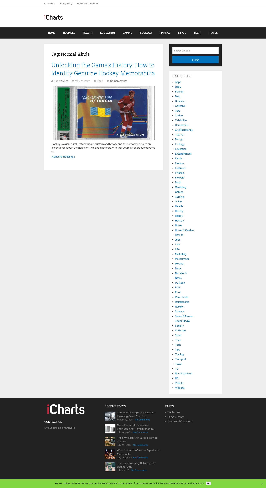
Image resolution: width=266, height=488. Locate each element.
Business (69, 32)
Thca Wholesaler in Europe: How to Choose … (137, 439)
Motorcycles (182, 258)
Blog (177, 96)
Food (178, 182)
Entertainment (183, 153)
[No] (262, 483)
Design (179, 139)
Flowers (179, 177)
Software (180, 330)
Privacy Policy (65, 3)
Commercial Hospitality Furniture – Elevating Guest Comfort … (137, 414)
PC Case (180, 282)
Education (107, 32)
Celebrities (181, 120)
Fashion (179, 163)
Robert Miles (61, 81)
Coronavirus (182, 125)
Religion (179, 306)
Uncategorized (183, 373)
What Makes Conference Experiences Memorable (139, 452)
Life (177, 249)
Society (179, 325)
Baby (178, 86)
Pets (177, 287)
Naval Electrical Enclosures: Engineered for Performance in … (135, 427)
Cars (177, 110)
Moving (179, 263)
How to (179, 235)
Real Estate (181, 297)
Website (180, 387)
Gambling (180, 187)
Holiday (179, 220)
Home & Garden (184, 230)
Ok (208, 483)
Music (178, 268)
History (179, 211)
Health (88, 32)
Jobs (177, 239)
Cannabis (180, 106)
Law (177, 244)
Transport (180, 359)
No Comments (118, 81)
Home (51, 32)
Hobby (179, 215)
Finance (165, 32)
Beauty (179, 91)
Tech (197, 32)
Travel (213, 32)
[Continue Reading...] (63, 156)
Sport (100, 81)
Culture (179, 134)
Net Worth (181, 273)
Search (195, 60)
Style (182, 32)
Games (179, 192)
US (176, 378)
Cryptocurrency (184, 129)
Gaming (127, 32)
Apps (178, 82)
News (178, 278)
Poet (178, 292)
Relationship (182, 301)
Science (179, 311)
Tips (177, 349)
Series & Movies (184, 316)
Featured (180, 168)
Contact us (49, 3)
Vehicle (179, 383)
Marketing (180, 254)
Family (179, 158)
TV (176, 368)
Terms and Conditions (87, 3)
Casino (179, 115)
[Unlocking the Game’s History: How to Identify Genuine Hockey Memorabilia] (103, 113)
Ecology (146, 32)
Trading (179, 354)
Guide (178, 201)
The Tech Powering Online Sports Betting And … (136, 465)
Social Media (182, 321)
